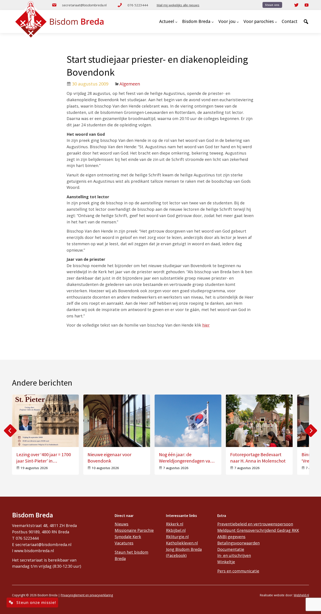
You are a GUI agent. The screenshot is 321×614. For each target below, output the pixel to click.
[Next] (311, 430)
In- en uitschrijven (234, 555)
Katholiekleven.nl (182, 543)
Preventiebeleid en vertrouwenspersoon (255, 524)
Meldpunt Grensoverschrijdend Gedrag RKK (258, 530)
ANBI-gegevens (231, 536)
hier (206, 325)
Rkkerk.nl (174, 524)
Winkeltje (226, 561)
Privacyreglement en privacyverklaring (87, 595)
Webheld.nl (301, 595)
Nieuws (121, 524)
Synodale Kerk (128, 536)
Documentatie (230, 549)
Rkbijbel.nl (176, 530)
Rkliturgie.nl (177, 536)
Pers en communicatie (238, 571)
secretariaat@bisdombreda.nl (84, 5)
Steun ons (272, 5)
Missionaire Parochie (134, 530)
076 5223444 (138, 5)
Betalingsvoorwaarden (238, 543)
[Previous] (10, 430)
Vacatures (124, 543)
